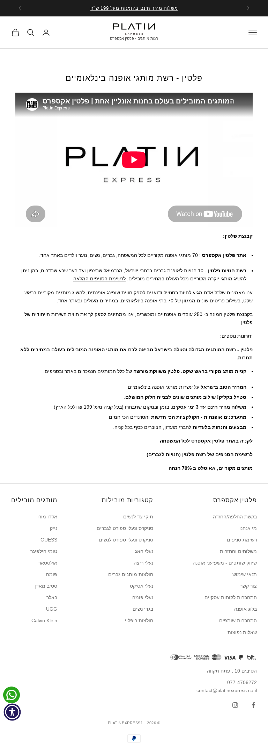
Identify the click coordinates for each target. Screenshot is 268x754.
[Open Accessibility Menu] (12, 712)
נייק (53, 528)
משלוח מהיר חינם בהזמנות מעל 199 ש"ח (134, 8)
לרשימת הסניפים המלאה (99, 278)
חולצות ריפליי (139, 620)
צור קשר (248, 586)
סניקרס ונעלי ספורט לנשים (126, 540)
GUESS (48, 540)
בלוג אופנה (245, 609)
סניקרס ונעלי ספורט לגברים (125, 528)
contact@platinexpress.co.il (226, 690)
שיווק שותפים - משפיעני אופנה (225, 563)
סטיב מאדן (46, 586)
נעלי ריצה (143, 563)
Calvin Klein (44, 620)
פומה (51, 574)
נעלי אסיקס (141, 586)
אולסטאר (47, 563)
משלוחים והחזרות (238, 551)
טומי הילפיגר (43, 551)
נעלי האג (144, 551)
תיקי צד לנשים (138, 516)
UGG (51, 609)
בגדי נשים (143, 609)
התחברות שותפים (238, 620)
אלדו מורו (47, 516)
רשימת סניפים (242, 540)
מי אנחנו (248, 528)
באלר (51, 597)
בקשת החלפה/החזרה (235, 516)
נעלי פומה (142, 597)
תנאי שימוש (244, 574)
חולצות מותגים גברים (130, 574)
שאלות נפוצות (242, 632)
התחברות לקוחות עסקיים (230, 597)
